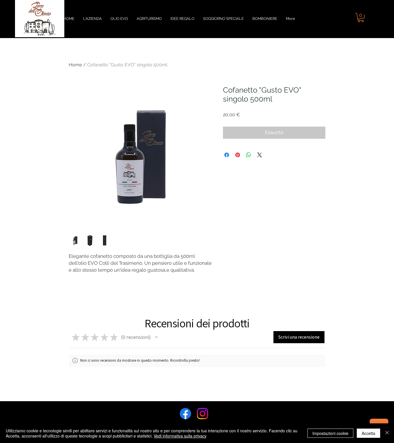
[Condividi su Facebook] (226, 154)
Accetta (368, 433)
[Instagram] (202, 413)
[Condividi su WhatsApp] (248, 154)
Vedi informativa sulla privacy (180, 436)
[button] (360, 17)
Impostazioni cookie (330, 433)
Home (75, 64)
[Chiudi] (387, 433)
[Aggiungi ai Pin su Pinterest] (237, 154)
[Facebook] (185, 413)
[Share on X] (259, 154)
